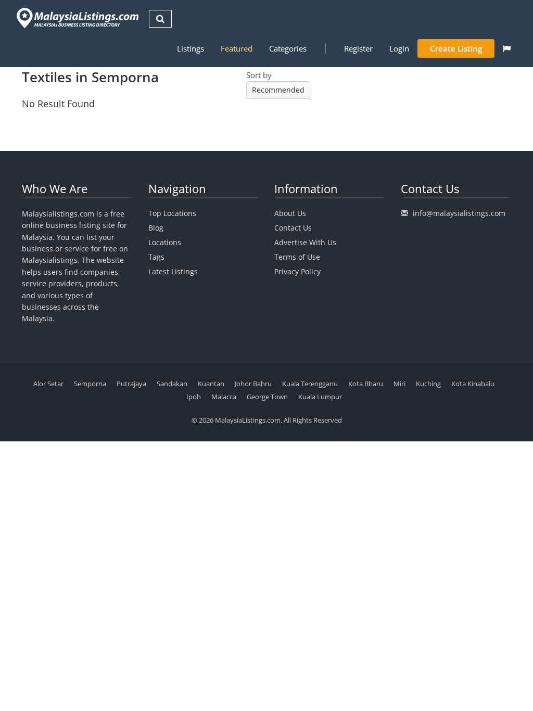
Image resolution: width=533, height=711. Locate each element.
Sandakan (172, 383)
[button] (506, 48)
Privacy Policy (297, 271)
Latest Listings (173, 271)
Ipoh (193, 396)
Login (399, 48)
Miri (399, 383)
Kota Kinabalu (472, 383)
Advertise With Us (305, 242)
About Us (290, 213)
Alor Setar (48, 383)
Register (358, 48)
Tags (156, 257)
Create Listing (456, 48)
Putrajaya (131, 383)
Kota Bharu (365, 383)
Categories (288, 48)
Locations (164, 242)
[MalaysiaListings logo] (76, 18)
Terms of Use (297, 257)
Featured (236, 48)
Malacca (223, 396)
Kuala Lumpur (320, 396)
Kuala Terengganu (310, 383)
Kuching (428, 383)
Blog (155, 228)
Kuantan (211, 383)
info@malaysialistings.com (459, 213)
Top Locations (172, 213)
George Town (267, 396)
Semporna (90, 383)
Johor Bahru (253, 383)
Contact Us (293, 228)
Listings (190, 48)
